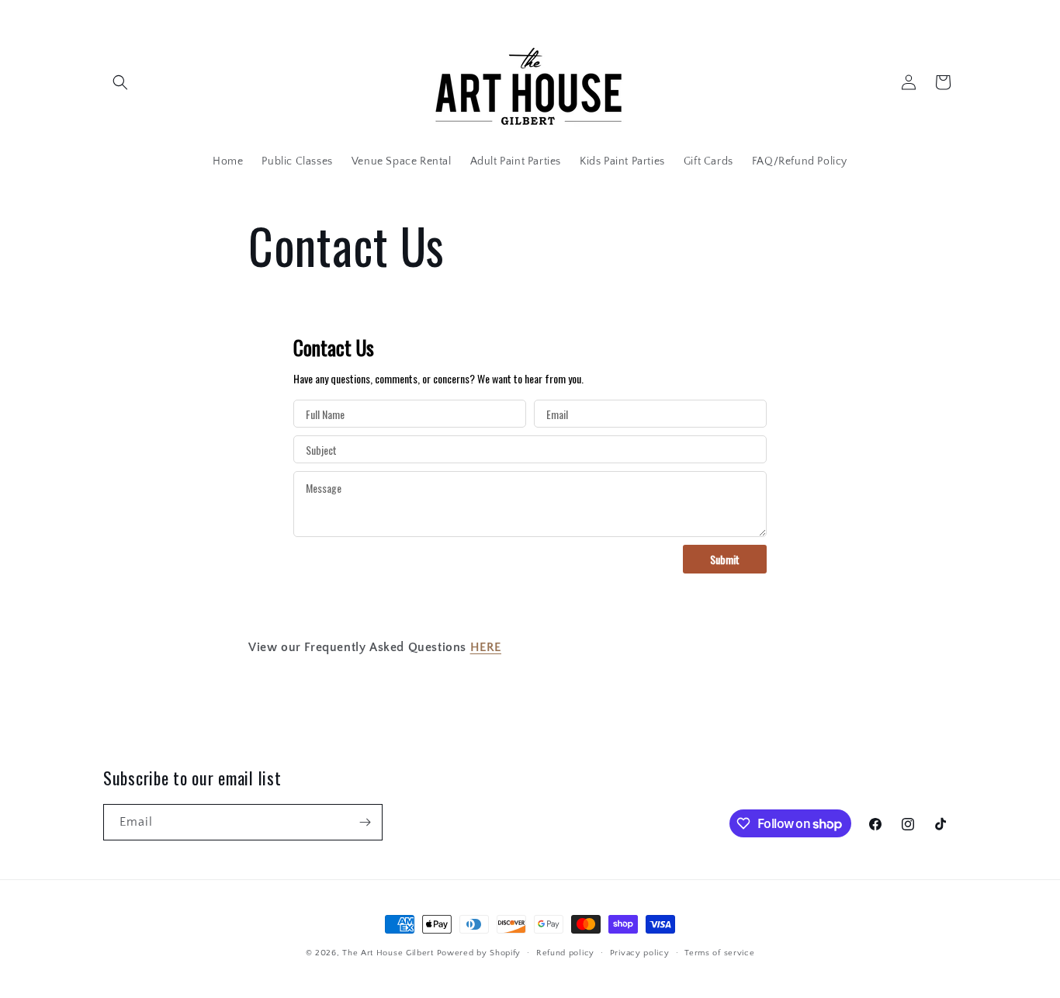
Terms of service (719, 953)
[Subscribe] (365, 822)
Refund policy (565, 953)
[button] (120, 82)
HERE (485, 647)
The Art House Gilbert (388, 953)
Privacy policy (640, 953)
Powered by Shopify (479, 953)
